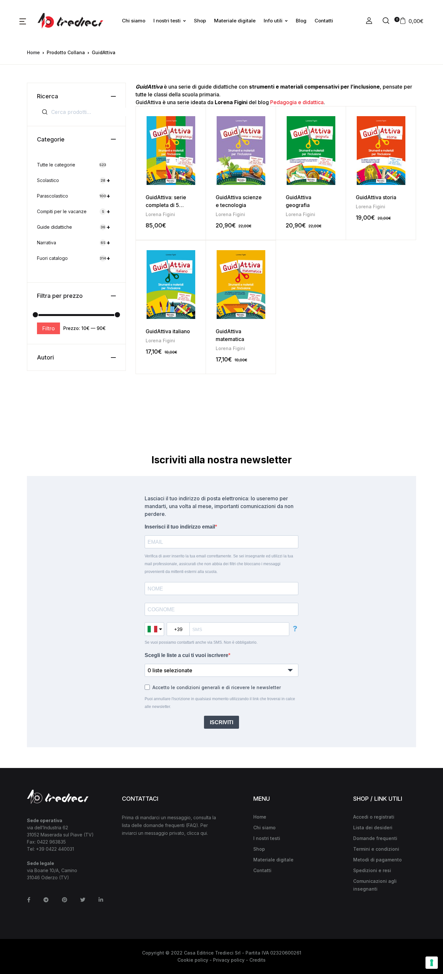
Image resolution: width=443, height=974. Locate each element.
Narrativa (73, 242)
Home (33, 52)
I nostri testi (167, 21)
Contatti (324, 21)
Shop (200, 21)
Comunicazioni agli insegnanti (375, 885)
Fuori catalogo (73, 258)
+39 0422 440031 (55, 849)
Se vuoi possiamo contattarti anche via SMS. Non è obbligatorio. (201, 642)
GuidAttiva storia (376, 197)
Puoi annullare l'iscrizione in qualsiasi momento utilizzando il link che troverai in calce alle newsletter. (220, 703)
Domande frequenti (375, 838)
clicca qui (197, 833)
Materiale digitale (235, 21)
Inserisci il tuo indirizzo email (180, 527)
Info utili (273, 21)
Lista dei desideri (372, 827)
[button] (22, 21)
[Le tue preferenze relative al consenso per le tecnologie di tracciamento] (431, 962)
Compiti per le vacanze (73, 211)
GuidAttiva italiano (168, 331)
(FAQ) (192, 825)
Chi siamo (133, 21)
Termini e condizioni (376, 849)
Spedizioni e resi (372, 870)
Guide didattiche (73, 227)
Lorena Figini (160, 214)
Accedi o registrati (373, 817)
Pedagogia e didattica (297, 102)
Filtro (48, 328)
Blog (301, 21)
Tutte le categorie (71, 164)
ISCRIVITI (221, 722)
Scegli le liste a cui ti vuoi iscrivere (186, 655)
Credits (257, 960)
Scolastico (73, 180)
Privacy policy (229, 960)
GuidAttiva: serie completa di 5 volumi (166, 205)
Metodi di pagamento (377, 859)
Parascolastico (73, 195)
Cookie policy (192, 960)
